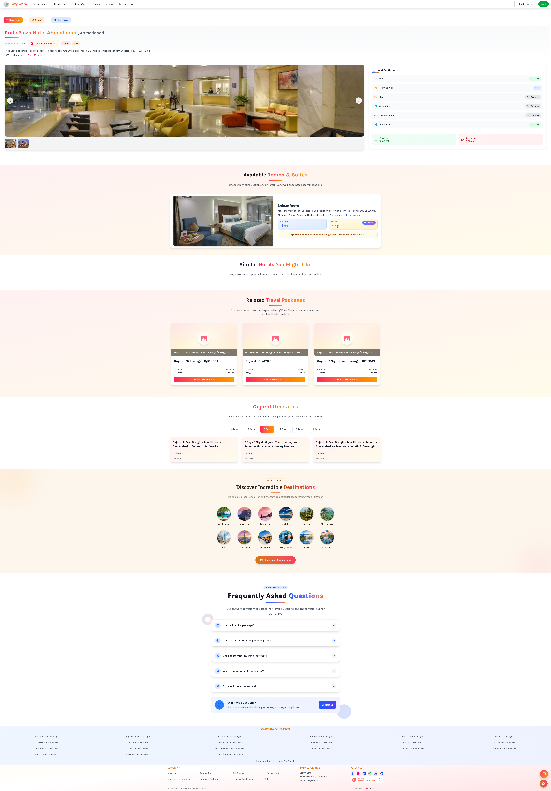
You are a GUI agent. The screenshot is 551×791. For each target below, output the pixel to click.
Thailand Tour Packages (504, 748)
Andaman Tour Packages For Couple (275, 761)
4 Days (235, 429)
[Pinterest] (381, 773)
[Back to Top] (382, 788)
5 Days (251, 429)
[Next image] (359, 100)
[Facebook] (352, 773)
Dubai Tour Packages (321, 748)
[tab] (10, 143)
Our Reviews (239, 773)
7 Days (283, 429)
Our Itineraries (126, 4)
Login (543, 4)
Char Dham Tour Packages (230, 754)
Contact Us (327, 704)
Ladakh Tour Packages (321, 736)
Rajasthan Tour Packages (138, 736)
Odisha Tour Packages (504, 742)
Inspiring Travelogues (179, 779)
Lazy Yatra (18, 4)
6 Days (267, 429)
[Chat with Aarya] (544, 774)
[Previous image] (10, 100)
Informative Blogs (274, 773)
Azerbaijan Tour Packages (47, 748)
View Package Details (202, 379)
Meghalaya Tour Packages (230, 742)
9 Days (316, 429)
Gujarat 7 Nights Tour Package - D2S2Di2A (275, 361)
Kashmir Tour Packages (229, 736)
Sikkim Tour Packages (138, 742)
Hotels (96, 4)
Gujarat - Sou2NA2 (187, 361)
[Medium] (376, 773)
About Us (172, 773)
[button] (184, 101)
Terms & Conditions (243, 779)
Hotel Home (14, 20)
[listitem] (224, 516)
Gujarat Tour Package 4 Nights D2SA (342, 361)
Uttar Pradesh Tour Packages (229, 748)
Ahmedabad (62, 20)
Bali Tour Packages (138, 748)
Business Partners (209, 779)
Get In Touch (525, 4)
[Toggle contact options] (544, 784)
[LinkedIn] (364, 773)
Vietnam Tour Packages (412, 748)
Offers (268, 779)
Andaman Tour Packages (47, 736)
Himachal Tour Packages (321, 742)
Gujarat (38, 20)
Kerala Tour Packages (412, 736)
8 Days (300, 429)
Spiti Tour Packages (413, 742)
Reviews (109, 4)
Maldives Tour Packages (47, 754)
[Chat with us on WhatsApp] (370, 773)
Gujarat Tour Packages (47, 742)
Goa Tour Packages (504, 736)
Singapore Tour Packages (138, 754)
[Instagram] (358, 773)
